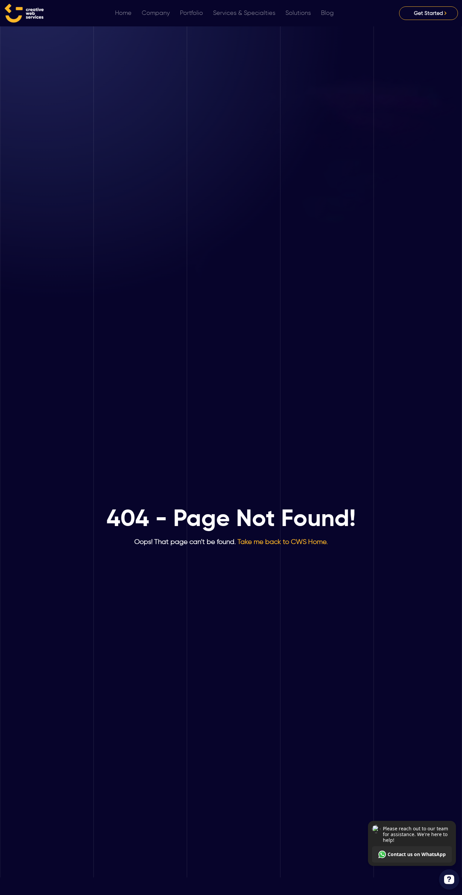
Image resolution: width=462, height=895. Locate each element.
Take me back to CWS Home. (282, 542)
